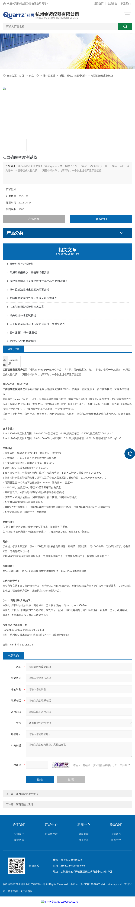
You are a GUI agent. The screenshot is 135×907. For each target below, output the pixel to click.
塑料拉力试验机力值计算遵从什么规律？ (33, 298)
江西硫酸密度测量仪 (27, 793)
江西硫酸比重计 (24, 804)
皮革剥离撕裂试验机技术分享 (27, 306)
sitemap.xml (114, 884)
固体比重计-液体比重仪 (23, 332)
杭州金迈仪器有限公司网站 (31, 3)
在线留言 (112, 3)
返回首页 (99, 3)
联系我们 (126, 3)
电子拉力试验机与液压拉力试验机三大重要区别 (37, 323)
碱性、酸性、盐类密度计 (73, 75)
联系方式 (116, 840)
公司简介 (19, 833)
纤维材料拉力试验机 (21, 263)
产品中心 (34, 75)
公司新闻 (84, 833)
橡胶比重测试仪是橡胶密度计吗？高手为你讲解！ (39, 280)
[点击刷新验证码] (60, 765)
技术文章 (84, 840)
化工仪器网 (26, 891)
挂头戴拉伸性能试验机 (23, 315)
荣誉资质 (19, 840)
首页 (22, 75)
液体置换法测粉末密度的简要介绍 (29, 289)
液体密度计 (49, 75)
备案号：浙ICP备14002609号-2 (87, 884)
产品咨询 (33, 218)
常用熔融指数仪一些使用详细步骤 (29, 272)
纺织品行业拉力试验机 (23, 341)
